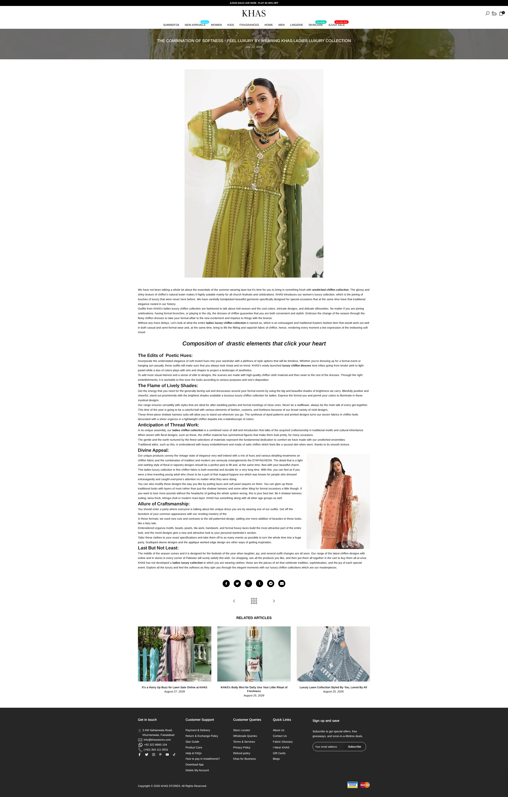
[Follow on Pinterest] (160, 754)
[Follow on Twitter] (146, 754)
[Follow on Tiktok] (174, 754)
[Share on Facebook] (226, 583)
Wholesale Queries (245, 735)
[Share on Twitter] (237, 583)
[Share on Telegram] (270, 583)
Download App (195, 764)
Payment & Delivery (198, 730)
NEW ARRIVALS (196, 24)
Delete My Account (197, 770)
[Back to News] (254, 601)
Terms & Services (244, 741)
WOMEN (216, 24)
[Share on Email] (281, 583)
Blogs (276, 758)
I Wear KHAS (281, 747)
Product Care (194, 747)
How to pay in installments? (203, 758)
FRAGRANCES (249, 24)
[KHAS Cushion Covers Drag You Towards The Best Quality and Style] (234, 601)
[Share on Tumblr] (259, 583)
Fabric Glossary (283, 741)
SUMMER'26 (171, 24)
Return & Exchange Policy (202, 735)
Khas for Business (244, 758)
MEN (281, 24)
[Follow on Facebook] (139, 754)
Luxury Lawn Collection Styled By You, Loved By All (333, 687)
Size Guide (192, 741)
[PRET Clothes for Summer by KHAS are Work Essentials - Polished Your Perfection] (274, 601)
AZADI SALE (337, 24)
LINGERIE (296, 24)
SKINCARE (317, 24)
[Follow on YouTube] (167, 754)
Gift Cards (279, 753)
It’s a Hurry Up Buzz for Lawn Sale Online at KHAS (174, 687)
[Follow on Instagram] (153, 754)
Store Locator (241, 730)
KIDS (230, 24)
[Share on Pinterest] (248, 583)
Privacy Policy (241, 747)
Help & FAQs (194, 753)
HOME (269, 24)
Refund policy (241, 753)
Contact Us (280, 735)
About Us (278, 730)
